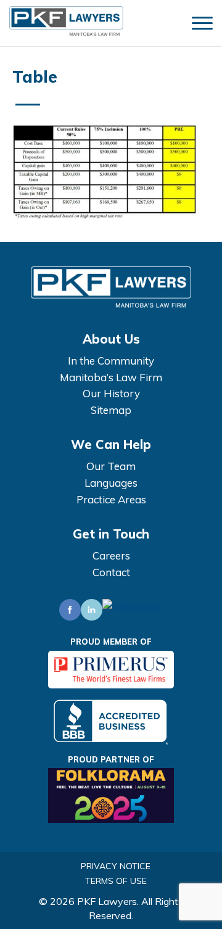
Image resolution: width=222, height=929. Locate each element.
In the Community (111, 360)
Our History (111, 393)
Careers (111, 555)
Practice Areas (111, 499)
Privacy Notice (115, 866)
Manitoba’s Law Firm (111, 377)
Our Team (111, 466)
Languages (111, 482)
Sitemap (111, 409)
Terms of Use (116, 880)
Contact (111, 572)
